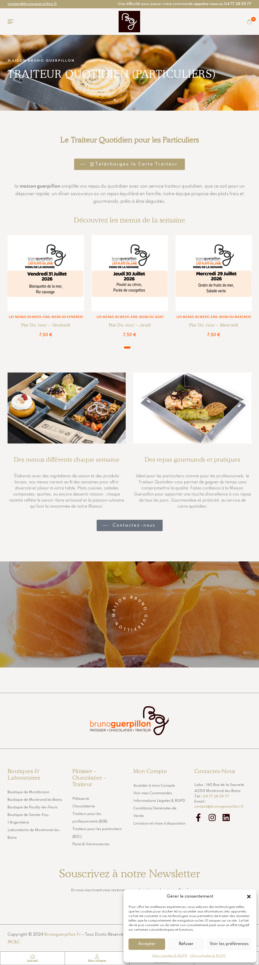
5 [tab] (139, 348)
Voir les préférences (229, 944)
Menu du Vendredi (67, 317)
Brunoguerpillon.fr (62, 935)
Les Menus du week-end (29, 317)
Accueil (32, 960)
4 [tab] (134, 348)
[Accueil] (32, 956)
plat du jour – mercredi (213, 325)
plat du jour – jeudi (130, 325)
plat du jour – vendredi (45, 325)
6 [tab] (143, 348)
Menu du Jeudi (151, 317)
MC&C (14, 942)
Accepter (147, 944)
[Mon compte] (97, 956)
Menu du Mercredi (235, 317)
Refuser (186, 944)
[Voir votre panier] (249, 21)
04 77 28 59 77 (216, 796)
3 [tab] (127, 348)
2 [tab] (120, 348)
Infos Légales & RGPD (169, 955)
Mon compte (97, 960)
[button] (248, 896)
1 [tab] (116, 348)
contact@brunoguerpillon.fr (32, 4)
